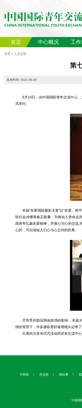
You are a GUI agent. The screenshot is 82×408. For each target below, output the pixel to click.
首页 (7, 54)
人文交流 (20, 54)
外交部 (44, 374)
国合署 (63, 374)
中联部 (24, 374)
